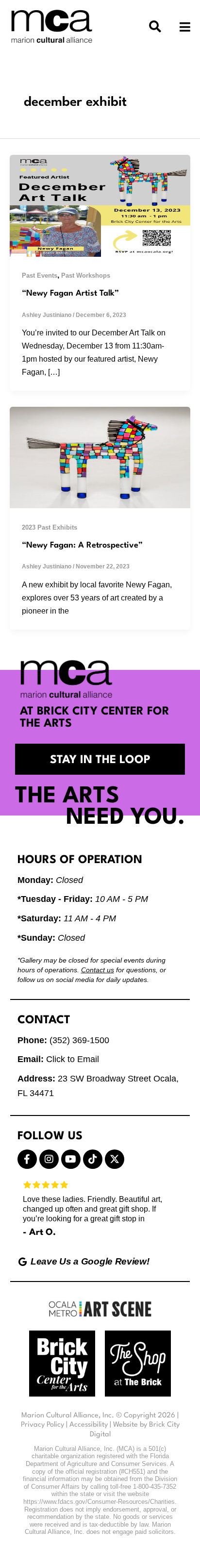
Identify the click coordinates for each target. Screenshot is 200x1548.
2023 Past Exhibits (49, 527)
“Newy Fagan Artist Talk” (70, 293)
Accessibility (88, 1425)
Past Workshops (85, 275)
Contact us (97, 970)
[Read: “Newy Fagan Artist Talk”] (100, 204)
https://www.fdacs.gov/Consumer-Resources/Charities (99, 1501)
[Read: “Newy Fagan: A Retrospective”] (100, 456)
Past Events (39, 275)
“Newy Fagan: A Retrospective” (82, 545)
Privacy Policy (42, 1425)
